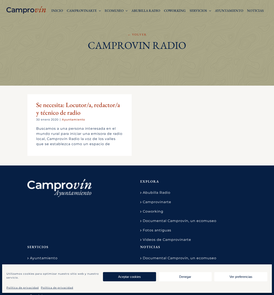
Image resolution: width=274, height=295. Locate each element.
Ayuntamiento (73, 119)
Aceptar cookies (129, 277)
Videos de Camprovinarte (167, 240)
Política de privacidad (22, 287)
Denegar (185, 277)
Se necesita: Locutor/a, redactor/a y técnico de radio (78, 109)
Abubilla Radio (156, 193)
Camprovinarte (157, 202)
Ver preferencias (240, 277)
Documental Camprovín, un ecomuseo (179, 221)
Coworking (153, 211)
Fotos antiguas (157, 230)
